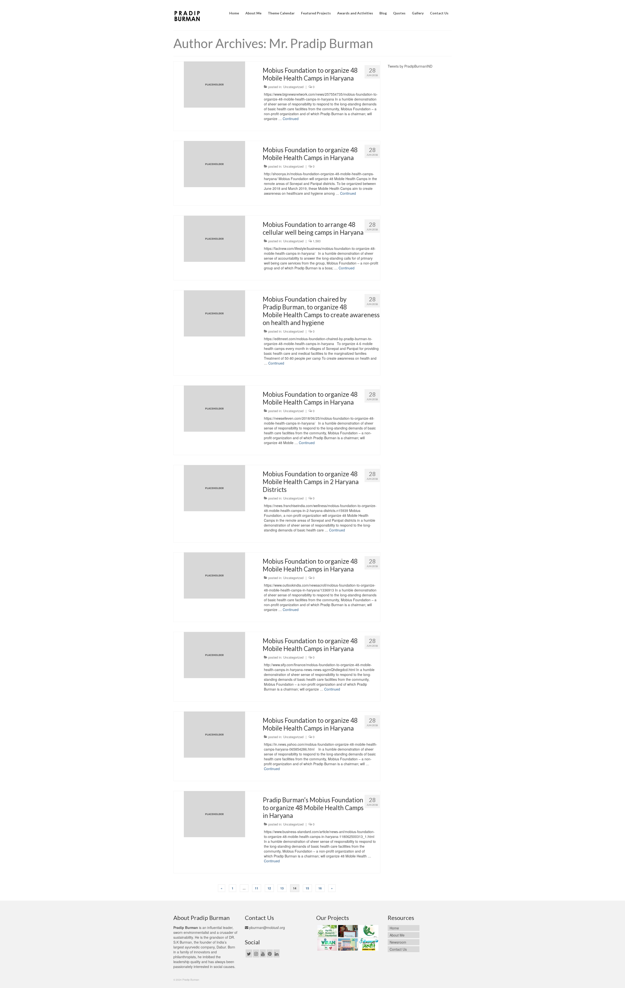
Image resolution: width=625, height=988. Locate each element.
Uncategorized (293, 86)
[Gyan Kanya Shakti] (368, 931)
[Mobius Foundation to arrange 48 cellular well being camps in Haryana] (214, 238)
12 (269, 888)
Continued (291, 118)
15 (307, 888)
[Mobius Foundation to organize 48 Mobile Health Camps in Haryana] (214, 83)
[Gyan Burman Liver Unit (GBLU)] (347, 931)
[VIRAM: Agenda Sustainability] (326, 944)
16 (320, 888)
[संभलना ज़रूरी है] (368, 944)
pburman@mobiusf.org (266, 927)
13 (282, 888)
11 (256, 888)
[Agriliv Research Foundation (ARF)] (326, 931)
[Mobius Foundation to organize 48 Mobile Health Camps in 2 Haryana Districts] (214, 487)
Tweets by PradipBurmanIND (410, 66)
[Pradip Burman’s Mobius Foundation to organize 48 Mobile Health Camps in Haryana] (214, 813)
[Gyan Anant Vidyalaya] (347, 944)
